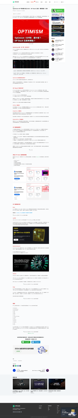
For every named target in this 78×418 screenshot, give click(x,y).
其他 (57, 412)
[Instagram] (54, 2)
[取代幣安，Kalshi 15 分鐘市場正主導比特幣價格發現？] (53, 45)
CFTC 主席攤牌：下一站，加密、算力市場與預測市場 (59, 49)
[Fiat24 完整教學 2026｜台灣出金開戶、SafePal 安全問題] (39, 384)
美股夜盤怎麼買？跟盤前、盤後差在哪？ (55, 390)
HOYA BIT (58, 410)
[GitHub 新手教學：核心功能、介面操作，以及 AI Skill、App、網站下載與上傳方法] (53, 54)
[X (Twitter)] (15, 412)
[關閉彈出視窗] (77, 407)
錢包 (48, 408)
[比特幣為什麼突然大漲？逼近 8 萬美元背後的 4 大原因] (53, 41)
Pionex (58, 411)
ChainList (38, 156)
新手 (48, 407)
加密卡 (49, 409)
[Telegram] (57, 2)
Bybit (57, 408)
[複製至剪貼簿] (20, 366)
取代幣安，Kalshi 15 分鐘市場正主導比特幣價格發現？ (59, 45)
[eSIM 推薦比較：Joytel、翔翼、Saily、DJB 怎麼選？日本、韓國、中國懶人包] (53, 59)
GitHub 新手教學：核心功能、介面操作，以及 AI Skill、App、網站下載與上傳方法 (59, 54)
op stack (15, 360)
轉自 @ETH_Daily (31, 333)
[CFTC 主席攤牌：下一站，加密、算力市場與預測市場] (53, 49)
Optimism (20, 360)
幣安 (57, 407)
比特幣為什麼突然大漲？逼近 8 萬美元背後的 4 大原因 (59, 40)
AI (48, 410)
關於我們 (40, 407)
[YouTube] (18, 412)
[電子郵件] (13, 366)
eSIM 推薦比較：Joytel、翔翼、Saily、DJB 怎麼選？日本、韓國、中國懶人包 (59, 59)
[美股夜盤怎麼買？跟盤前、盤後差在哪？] (57, 384)
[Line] (16, 366)
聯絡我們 (40, 408)
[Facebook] (56, 2)
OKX (57, 409)
